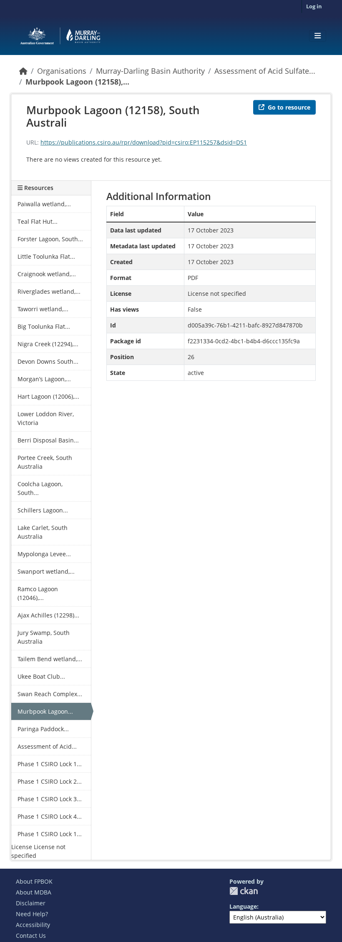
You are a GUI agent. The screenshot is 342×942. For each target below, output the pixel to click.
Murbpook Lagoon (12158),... (77, 82)
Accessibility (33, 925)
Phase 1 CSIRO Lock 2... (50, 781)
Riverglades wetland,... (49, 291)
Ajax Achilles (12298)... (48, 615)
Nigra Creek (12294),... (48, 344)
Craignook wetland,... (47, 274)
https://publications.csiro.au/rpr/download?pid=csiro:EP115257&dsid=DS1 (143, 142)
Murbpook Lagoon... (45, 711)
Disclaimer (30, 903)
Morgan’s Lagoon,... (44, 379)
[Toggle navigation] (317, 36)
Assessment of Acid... (47, 746)
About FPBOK (34, 881)
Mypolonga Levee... (44, 554)
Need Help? (32, 914)
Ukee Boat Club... (41, 676)
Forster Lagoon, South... (50, 239)
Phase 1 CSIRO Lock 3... (50, 799)
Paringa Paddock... (43, 729)
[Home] (23, 71)
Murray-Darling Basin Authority (150, 71)
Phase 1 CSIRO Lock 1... (50, 764)
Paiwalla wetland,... (44, 204)
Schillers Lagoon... (43, 510)
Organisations (61, 71)
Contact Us (31, 936)
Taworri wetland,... (43, 309)
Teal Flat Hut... (38, 221)
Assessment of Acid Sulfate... (264, 71)
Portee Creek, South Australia (45, 462)
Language (243, 906)
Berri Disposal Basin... (48, 440)
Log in (314, 6)
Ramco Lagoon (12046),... (38, 593)
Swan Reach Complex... (50, 694)
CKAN (243, 891)
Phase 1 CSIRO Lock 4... (50, 816)
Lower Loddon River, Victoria (46, 418)
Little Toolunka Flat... (46, 256)
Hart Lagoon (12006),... (48, 396)
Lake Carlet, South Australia (43, 532)
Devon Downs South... (48, 361)
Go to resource (289, 107)
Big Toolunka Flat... (44, 326)
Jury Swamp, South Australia (44, 637)
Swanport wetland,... (46, 571)
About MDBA (33, 892)
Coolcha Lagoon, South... (40, 488)
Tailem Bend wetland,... (50, 659)
